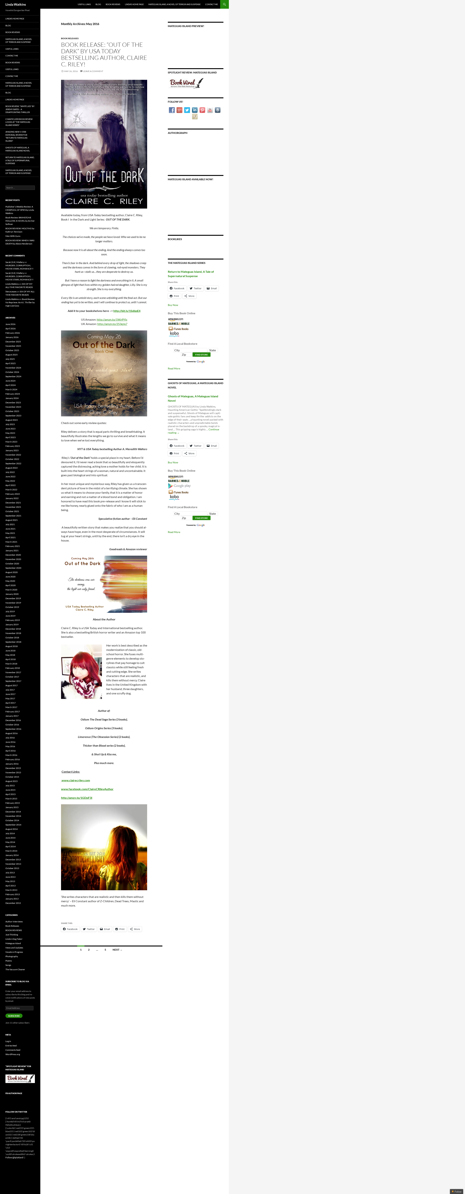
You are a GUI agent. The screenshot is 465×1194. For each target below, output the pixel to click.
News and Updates (14, 947)
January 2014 (12, 855)
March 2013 (11, 890)
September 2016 (13, 729)
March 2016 (11, 755)
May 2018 (10, 655)
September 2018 (13, 642)
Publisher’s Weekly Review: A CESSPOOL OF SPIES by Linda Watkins (19, 210)
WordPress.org (12, 1054)
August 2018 (11, 646)
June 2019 (10, 615)
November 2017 (13, 672)
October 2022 (12, 459)
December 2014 (13, 811)
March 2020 (11, 589)
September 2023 (13, 415)
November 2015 (13, 772)
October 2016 (12, 724)
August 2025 (11, 354)
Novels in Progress (14, 952)
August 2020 (11, 572)
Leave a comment (93, 71)
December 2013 (13, 859)
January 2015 (12, 807)
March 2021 (11, 541)
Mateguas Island (13, 943)
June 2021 (10, 528)
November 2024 (13, 367)
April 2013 (10, 885)
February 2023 (12, 446)
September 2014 (13, 824)
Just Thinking (11, 934)
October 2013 (12, 868)
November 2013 (13, 863)
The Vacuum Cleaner (15, 969)
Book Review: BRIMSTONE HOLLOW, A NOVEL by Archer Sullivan (20, 220)
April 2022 (10, 485)
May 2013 (10, 881)
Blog (98, 4)
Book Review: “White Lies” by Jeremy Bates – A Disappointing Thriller (20, 109)
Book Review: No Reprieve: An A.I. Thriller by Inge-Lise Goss (20, 302)
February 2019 (12, 620)
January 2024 (12, 398)
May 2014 (10, 842)
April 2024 (10, 385)
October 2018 (12, 637)
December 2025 (13, 341)
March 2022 (11, 489)
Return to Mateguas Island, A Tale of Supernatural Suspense (19, 160)
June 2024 (10, 380)
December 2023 (13, 402)
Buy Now (173, 304)
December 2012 (13, 903)
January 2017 (12, 716)
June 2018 (10, 650)
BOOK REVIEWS (13, 930)
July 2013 (10, 872)
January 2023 (12, 450)
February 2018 (12, 668)
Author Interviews (14, 921)
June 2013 (10, 877)
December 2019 (13, 598)
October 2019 (12, 607)
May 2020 (10, 581)
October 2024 (12, 372)
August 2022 (11, 467)
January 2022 (12, 498)
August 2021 (11, 520)
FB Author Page (13, 1093)
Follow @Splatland (14, 1157)
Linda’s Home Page (134, 4)
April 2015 (10, 794)
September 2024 (13, 376)
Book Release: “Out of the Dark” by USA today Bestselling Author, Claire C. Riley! (104, 54)
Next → (117, 949)
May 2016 (10, 746)
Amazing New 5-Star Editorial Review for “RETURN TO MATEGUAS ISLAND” (16, 136)
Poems (8, 960)
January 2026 (12, 337)
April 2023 (10, 437)
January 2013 (12, 898)
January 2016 (12, 763)
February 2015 (12, 803)
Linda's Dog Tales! (13, 939)
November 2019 (13, 602)
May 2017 (10, 698)
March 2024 (11, 389)
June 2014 (10, 837)
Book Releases (70, 38)
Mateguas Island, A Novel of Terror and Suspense (174, 4)
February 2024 (12, 393)
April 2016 (10, 750)
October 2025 (12, 350)
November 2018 (13, 633)
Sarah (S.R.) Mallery (14, 262)
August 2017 (11, 685)
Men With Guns (12, 236)
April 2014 (10, 846)
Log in (8, 1041)
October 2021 (12, 511)
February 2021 (12, 546)
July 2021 (10, 524)
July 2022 (10, 472)
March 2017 (11, 707)
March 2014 (11, 850)
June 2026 (10, 324)
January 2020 (12, 594)
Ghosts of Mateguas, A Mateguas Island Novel (17, 149)
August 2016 (11, 733)
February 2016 (12, 759)
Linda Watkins (15, 4)
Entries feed (11, 1045)
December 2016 (13, 720)
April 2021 (10, 537)
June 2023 (10, 428)
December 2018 (13, 628)
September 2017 (13, 681)
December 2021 (13, 502)
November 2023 (13, 406)
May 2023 (10, 433)
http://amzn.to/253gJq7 (112, 324)
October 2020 (12, 563)
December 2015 (13, 768)
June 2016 (10, 742)
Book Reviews (113, 4)
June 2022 (10, 476)
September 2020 (13, 568)
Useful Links (84, 4)
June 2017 (10, 694)
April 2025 (10, 363)
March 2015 (11, 798)
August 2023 (11, 420)
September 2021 (13, 515)
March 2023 (11, 441)
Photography (11, 956)
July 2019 (10, 611)
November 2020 (13, 559)
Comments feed (12, 1050)
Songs (8, 965)
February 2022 (12, 494)
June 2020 (10, 576)
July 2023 (10, 424)
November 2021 (13, 507)
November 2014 (13, 816)
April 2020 (10, 585)
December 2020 (13, 554)
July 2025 (10, 359)
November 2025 (13, 346)
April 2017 (10, 702)
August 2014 (11, 829)
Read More (174, 368)
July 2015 (10, 785)
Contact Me (211, 4)
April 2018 (10, 659)
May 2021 (10, 533)
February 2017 (12, 711)
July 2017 (10, 689)
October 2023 (12, 411)
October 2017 (12, 676)
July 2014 (10, 833)
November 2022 (13, 454)
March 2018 (11, 663)
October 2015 (12, 776)
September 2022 (13, 463)
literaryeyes (11, 291)
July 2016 (10, 737)
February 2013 (12, 894)
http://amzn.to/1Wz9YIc (112, 319)
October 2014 (12, 820)
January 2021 (12, 550)
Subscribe (14, 1015)
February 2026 (12, 333)
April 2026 (10, 328)
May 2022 (10, 480)
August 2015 (11, 781)
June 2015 (10, 790)
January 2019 (12, 624)
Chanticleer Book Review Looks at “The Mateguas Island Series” (19, 122)
